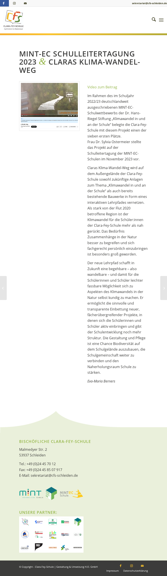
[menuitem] (151, 20)
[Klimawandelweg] (49, 106)
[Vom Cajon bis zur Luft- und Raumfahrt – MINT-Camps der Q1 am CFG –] (3, 288)
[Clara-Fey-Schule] (13, 20)
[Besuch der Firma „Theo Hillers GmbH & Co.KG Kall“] (163, 288)
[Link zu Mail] (25, 3)
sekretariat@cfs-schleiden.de (149, 3)
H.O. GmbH (91, 566)
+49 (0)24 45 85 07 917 (44, 469)
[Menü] (161, 20)
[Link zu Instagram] (14, 3)
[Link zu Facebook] (120, 566)
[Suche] (151, 20)
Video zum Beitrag (102, 87)
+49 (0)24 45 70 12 (41, 463)
